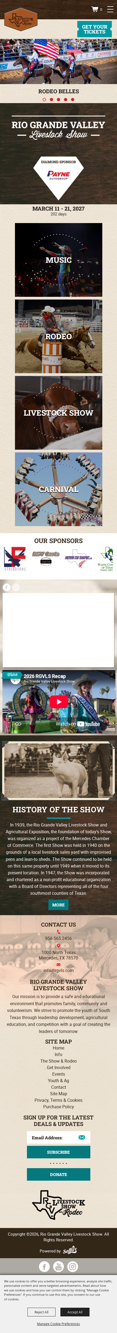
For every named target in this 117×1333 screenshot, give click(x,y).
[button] (44, 99)
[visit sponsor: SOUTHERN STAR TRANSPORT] (41, 559)
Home (58, 1048)
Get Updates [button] (58, 1152)
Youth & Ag (58, 1081)
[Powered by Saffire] (71, 1251)
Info (58, 1054)
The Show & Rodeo (58, 1061)
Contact (58, 1087)
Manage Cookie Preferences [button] (58, 1324)
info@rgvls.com (59, 970)
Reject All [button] (41, 1312)
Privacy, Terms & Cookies (58, 1100)
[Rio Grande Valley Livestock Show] (20, 19)
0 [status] (101, 9)
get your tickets (94, 29)
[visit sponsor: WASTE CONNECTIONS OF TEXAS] (74, 559)
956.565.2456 (58, 938)
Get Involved (58, 1067)
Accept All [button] (74, 1312)
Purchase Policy (58, 1107)
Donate (58, 1174)
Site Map (58, 1094)
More (58, 905)
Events (58, 1074)
